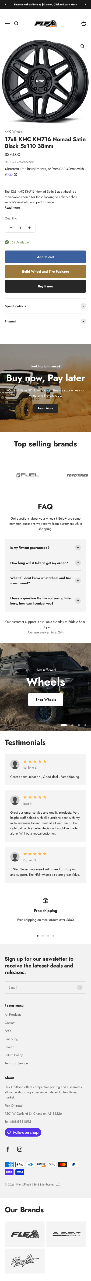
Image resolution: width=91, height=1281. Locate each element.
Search (9, 1047)
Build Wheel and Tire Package (45, 271)
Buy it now (45, 286)
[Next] (85, 4)
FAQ (8, 1030)
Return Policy (14, 1055)
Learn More (45, 408)
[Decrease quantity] (11, 227)
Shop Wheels (45, 699)
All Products (13, 1014)
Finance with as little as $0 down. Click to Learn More (45, 4)
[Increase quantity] (29, 227)
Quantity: (11, 218)
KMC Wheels (14, 131)
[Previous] (5, 4)
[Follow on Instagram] (20, 1149)
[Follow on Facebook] (8, 1149)
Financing (11, 1039)
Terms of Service (16, 1063)
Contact (10, 1022)
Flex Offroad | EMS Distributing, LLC (38, 1184)
